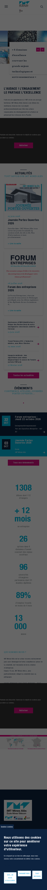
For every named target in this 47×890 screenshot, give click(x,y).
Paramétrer (24, 873)
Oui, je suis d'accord (10, 877)
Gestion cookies (7, 827)
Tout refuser (37, 874)
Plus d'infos (7, 865)
